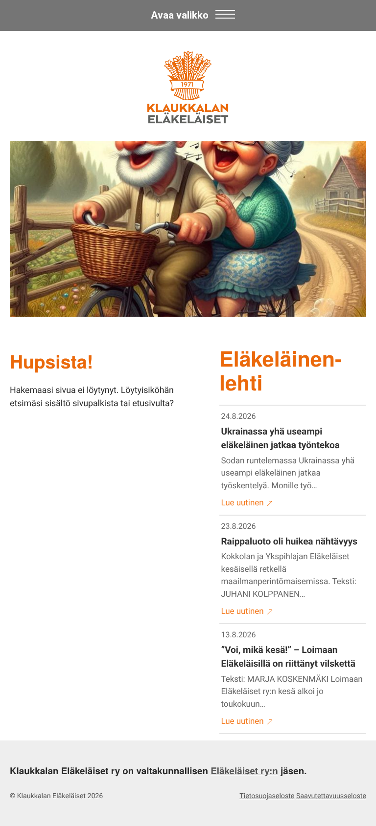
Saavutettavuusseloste (331, 796)
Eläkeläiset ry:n (244, 770)
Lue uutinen (242, 503)
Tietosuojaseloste (266, 796)
